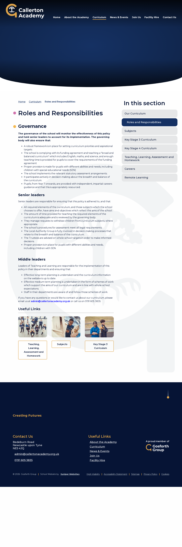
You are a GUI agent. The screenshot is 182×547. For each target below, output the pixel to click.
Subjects (62, 344)
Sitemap (135, 474)
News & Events (99, 451)
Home (21, 101)
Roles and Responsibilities (60, 101)
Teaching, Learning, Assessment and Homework (34, 350)
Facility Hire (97, 460)
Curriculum (35, 101)
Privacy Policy (150, 474)
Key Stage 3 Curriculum (100, 346)
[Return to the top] (168, 393)
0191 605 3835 (24, 460)
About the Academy (103, 442)
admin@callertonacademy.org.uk (50, 301)
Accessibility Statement (115, 474)
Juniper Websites (70, 474)
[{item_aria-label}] (152, 7)
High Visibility (93, 474)
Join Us (94, 455)
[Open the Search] (166, 7)
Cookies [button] (165, 474)
